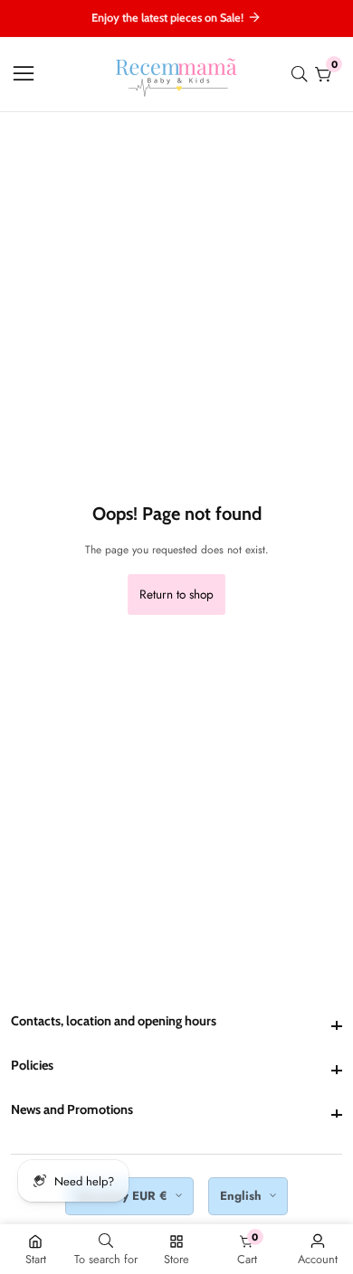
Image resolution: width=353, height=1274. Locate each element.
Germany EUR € (124, 1195)
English (242, 1195)
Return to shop (176, 594)
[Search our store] (303, 74)
